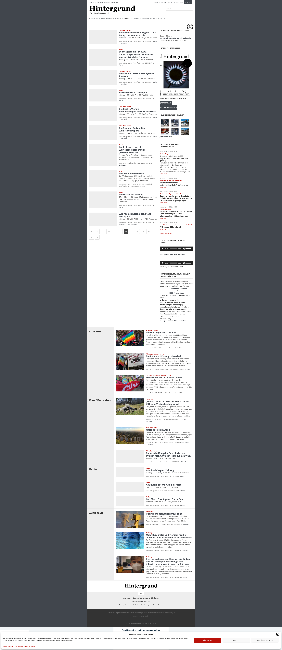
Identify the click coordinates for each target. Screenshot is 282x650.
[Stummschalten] (184, 249)
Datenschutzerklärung (21, 646)
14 (131, 232)
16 (143, 232)
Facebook (106, 2)
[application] (176, 249)
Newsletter (114, 2)
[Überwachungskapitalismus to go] (130, 519)
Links (147, 616)
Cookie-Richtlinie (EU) (167, 613)
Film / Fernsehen (131, 225)
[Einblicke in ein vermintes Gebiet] (130, 383)
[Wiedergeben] (162, 249)
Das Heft (188, 2)
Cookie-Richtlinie (8, 646)
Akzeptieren (207, 640)
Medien (136, 18)
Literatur (143, 186)
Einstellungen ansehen (264, 640)
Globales (109, 18)
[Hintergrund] (112, 9)
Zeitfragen (122, 165)
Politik (91, 18)
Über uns (163, 2)
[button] (277, 634)
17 (149, 232)
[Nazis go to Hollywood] (130, 435)
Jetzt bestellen (165, 103)
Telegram (100, 2)
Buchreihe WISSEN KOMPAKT (152, 18)
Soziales (118, 18)
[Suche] (191, 9)
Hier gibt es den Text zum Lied (172, 254)
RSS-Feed (91, 2)
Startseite (157, 2)
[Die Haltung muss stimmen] (130, 338)
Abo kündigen (146, 605)
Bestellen (136, 605)
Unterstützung (178, 2)
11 (114, 232)
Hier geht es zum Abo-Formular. (173, 321)
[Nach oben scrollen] (141, 593)
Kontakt (170, 2)
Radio (121, 65)
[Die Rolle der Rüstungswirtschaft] (130, 361)
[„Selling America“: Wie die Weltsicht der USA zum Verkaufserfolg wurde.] (130, 406)
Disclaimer (155, 598)
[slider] (189, 248)
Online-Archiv (158, 605)
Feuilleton (127, 18)
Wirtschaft (100, 18)
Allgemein (122, 225)
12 (120, 232)
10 (108, 232)
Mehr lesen (163, 174)
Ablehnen (236, 640)
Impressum (32, 646)
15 (137, 232)
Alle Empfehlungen (166, 233)
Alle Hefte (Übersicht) (168, 107)
